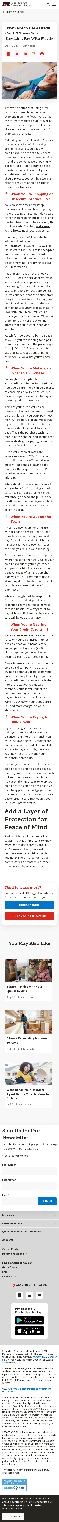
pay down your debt (29, 701)
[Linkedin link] (29, 1295)
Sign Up (47, 1201)
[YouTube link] (39, 1295)
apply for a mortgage (29, 790)
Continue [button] (13, 1516)
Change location (35, 1285)
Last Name (9, 1180)
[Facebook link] (19, 1295)
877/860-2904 (39, 1356)
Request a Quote (29, 905)
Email (6, 1195)
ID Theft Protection (27, 857)
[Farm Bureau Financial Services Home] (17, 4)
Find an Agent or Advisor (29, 916)
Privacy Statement (12, 1508)
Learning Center (15, 11)
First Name (9, 1164)
